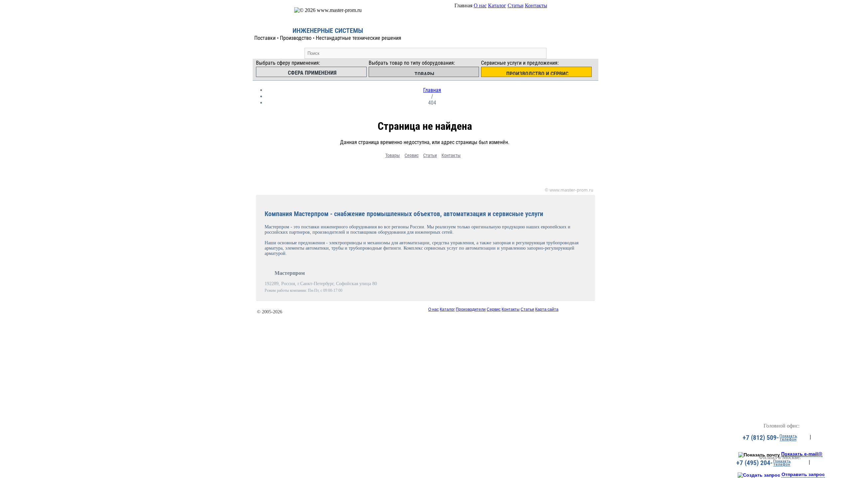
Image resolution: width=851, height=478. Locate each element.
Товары (392, 155)
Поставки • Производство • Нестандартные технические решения (327, 38)
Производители (471, 309)
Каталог (497, 5)
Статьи (516, 5)
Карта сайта (546, 309)
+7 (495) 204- (754, 463)
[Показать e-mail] (759, 454)
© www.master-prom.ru (569, 190)
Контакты (536, 5)
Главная (432, 90)
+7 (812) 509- (761, 437)
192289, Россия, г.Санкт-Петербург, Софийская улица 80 (321, 283)
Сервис (412, 155)
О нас (480, 5)
